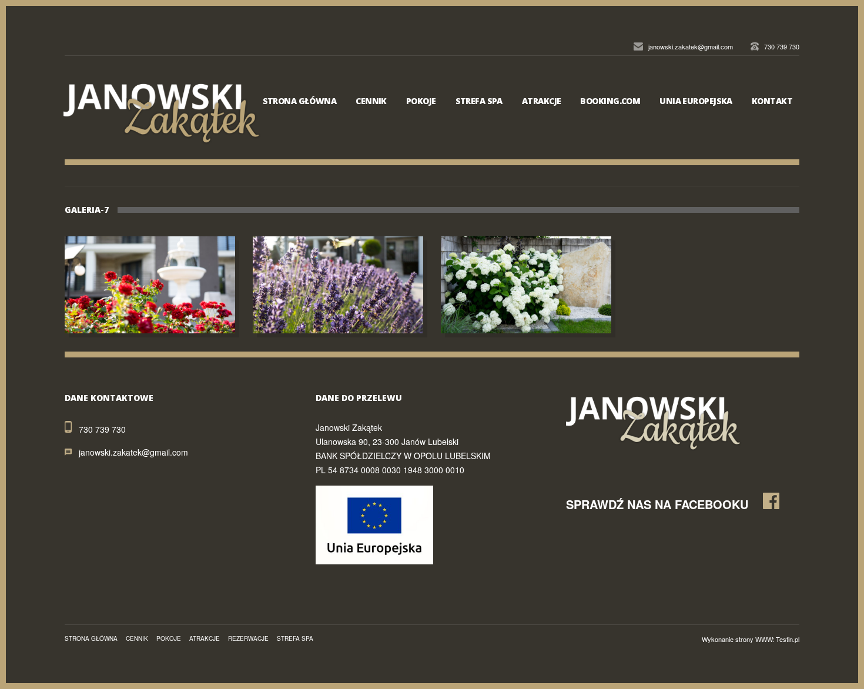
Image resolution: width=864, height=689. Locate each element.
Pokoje (421, 100)
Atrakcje (541, 100)
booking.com (610, 100)
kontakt (772, 100)
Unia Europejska (695, 100)
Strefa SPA (479, 100)
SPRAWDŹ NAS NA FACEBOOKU (657, 504)
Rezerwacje (248, 638)
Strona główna (300, 100)
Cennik (371, 100)
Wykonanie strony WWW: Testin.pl (750, 639)
